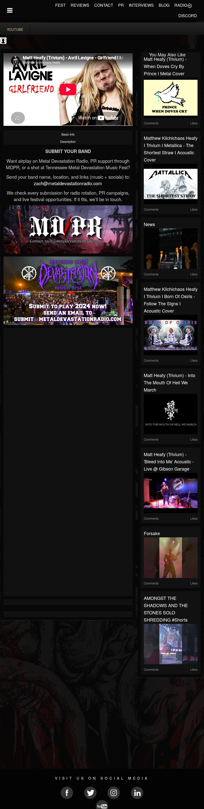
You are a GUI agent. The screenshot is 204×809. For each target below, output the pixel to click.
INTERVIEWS (141, 5)
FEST (60, 5)
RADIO (180, 5)
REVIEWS (80, 5)
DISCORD (187, 15)
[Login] (189, 5)
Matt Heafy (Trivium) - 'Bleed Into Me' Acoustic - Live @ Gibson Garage (169, 461)
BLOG (164, 5)
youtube (15, 29)
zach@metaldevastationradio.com (68, 183)
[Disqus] (68, 397)
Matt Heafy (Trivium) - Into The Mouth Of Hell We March (169, 382)
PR (121, 5)
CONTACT (103, 5)
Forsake (152, 533)
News (149, 224)
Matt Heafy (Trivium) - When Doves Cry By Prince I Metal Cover (165, 66)
